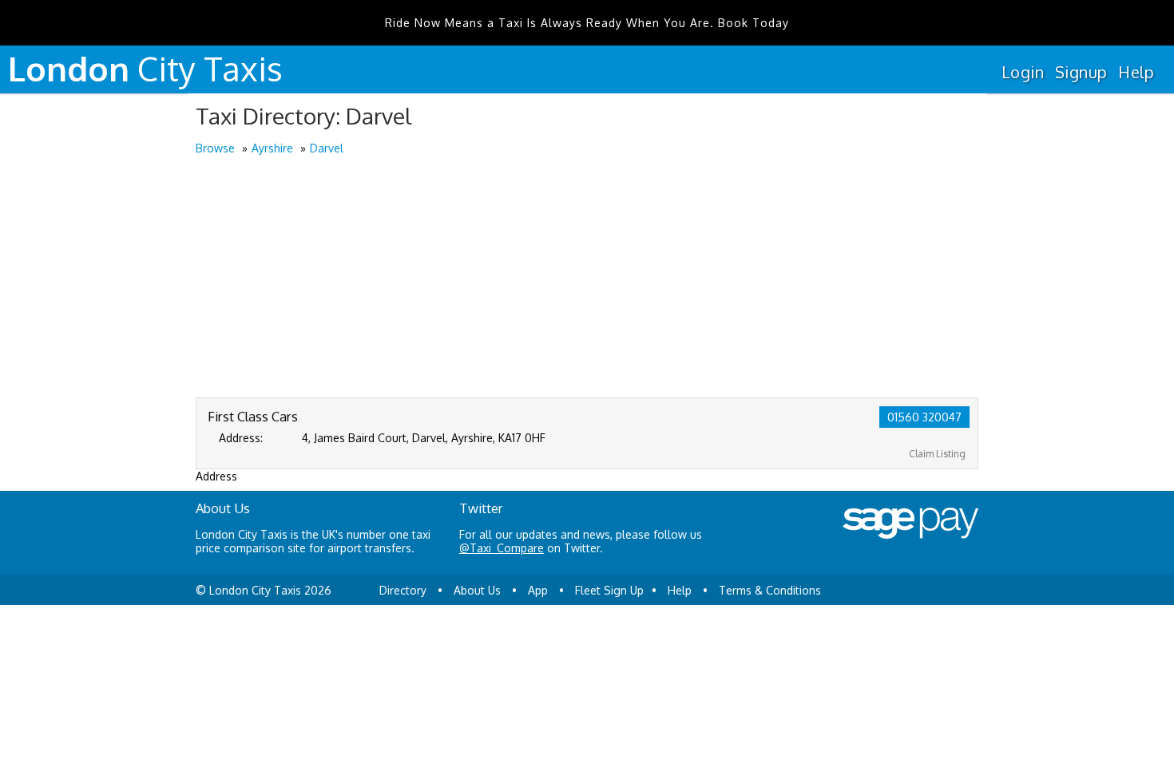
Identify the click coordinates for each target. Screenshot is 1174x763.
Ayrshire (272, 148)
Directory (402, 590)
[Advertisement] (587, 277)
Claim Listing (937, 454)
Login (1022, 71)
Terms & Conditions (770, 590)
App (538, 590)
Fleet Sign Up (609, 590)
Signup (1081, 71)
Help (1136, 71)
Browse (215, 148)
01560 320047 (924, 417)
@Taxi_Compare (501, 548)
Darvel (326, 148)
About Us (477, 590)
